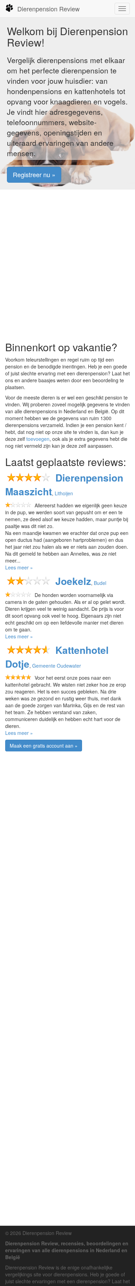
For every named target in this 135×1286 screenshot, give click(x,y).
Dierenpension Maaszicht (64, 484)
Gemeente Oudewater (56, 665)
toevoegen (38, 438)
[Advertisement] (67, 265)
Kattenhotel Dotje (57, 657)
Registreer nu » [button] (34, 174)
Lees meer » (19, 567)
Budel (100, 582)
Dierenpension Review (48, 8)
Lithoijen (64, 493)
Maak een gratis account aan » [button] (44, 745)
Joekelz (73, 581)
